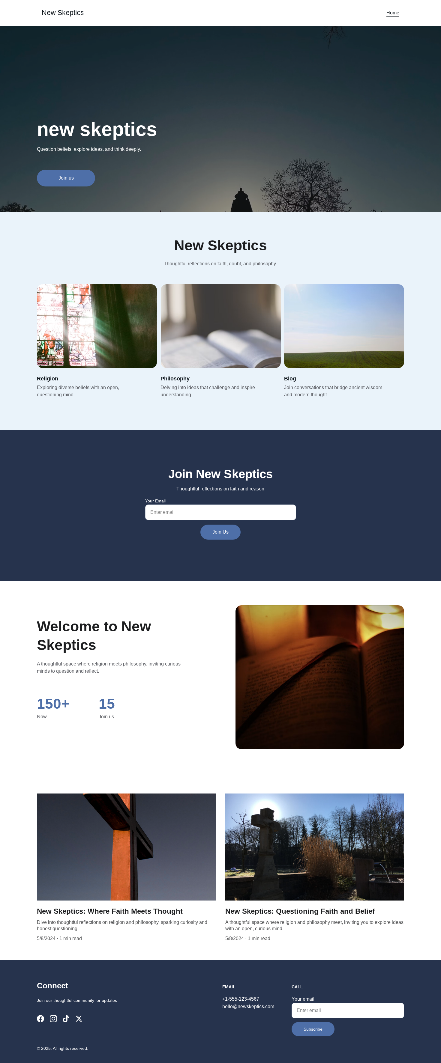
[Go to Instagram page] (53, 1018)
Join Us (220, 531)
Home (392, 12)
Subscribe (313, 1029)
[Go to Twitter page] (78, 1018)
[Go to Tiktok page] (66, 1018)
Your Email (155, 501)
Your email (303, 999)
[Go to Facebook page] (40, 1018)
